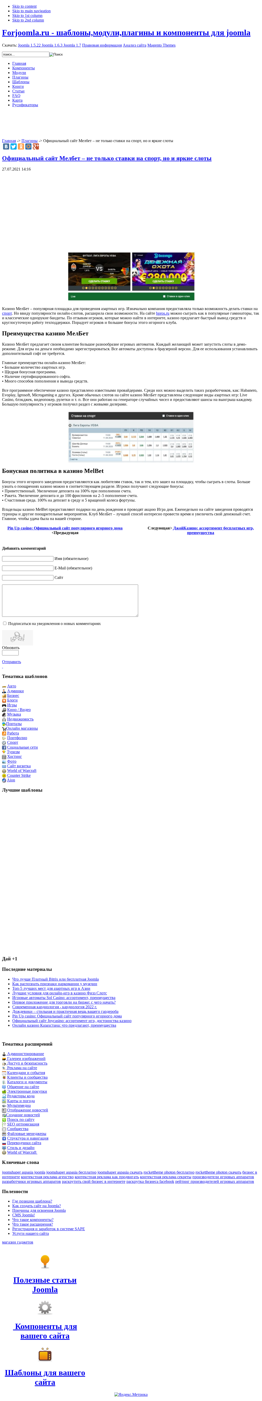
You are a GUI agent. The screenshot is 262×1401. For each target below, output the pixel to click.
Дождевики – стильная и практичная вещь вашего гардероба (65, 1011)
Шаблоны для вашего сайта (45, 1377)
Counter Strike (19, 775)
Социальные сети (22, 747)
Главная (9, 141)
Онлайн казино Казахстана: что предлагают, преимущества (64, 1025)
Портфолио (17, 738)
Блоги (12, 700)
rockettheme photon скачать (218, 1172)
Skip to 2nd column (28, 20)
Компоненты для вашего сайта (45, 1331)
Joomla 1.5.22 (29, 45)
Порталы (14, 723)
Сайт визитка (19, 766)
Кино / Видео (19, 709)
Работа (13, 733)
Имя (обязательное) (71, 558)
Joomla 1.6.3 (52, 45)
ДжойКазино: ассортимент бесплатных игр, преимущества (213, 530)
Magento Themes (161, 45)
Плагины (29, 141)
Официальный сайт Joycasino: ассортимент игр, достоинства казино (72, 1020)
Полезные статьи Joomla (45, 1284)
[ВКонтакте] (6, 146)
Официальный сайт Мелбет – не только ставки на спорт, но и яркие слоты (107, 158)
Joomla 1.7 (72, 45)
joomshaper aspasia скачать (120, 1172)
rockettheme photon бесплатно (169, 1172)
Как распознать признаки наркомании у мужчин (54, 984)
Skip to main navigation (31, 11)
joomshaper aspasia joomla (23, 1172)
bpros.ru (162, 313)
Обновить (10, 647)
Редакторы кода (21, 1096)
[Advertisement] (131, 122)
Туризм (13, 752)
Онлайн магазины (22, 728)
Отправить (11, 662)
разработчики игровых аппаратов (31, 1181)
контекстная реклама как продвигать (107, 1177)
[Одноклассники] (21, 146)
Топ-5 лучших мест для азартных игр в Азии (51, 988)
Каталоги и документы (27, 1082)
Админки (15, 691)
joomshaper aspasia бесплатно (71, 1172)
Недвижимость (20, 719)
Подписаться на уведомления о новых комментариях (54, 623)
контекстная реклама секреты (165, 1177)
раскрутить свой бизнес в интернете (93, 1181)
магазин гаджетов (17, 1242)
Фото (11, 761)
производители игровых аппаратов (223, 1177)
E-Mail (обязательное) (73, 568)
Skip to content (24, 6)
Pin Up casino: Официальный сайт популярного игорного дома (65, 528)
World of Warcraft (21, 770)
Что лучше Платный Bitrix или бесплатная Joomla (55, 979)
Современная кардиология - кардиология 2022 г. (54, 1007)
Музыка (14, 714)
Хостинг (14, 756)
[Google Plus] (36, 146)
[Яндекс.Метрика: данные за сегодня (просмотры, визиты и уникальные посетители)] (131, 1394)
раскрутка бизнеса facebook (150, 1181)
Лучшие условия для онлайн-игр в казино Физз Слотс (59, 993)
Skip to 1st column (27, 15)
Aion (11, 780)
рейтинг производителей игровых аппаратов (214, 1181)
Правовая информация (102, 45)
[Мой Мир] (28, 146)
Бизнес (13, 695)
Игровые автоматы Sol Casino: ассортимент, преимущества (63, 997)
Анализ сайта (134, 45)
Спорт (12, 742)
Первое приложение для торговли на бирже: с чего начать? (64, 1002)
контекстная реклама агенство (47, 1177)
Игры (12, 705)
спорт (7, 313)
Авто (11, 686)
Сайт (58, 577)
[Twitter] (13, 146)
